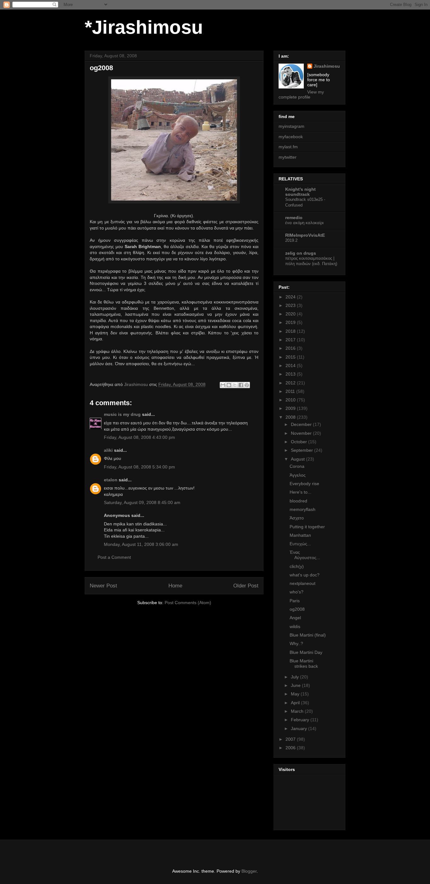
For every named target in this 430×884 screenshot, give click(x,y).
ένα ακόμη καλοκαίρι (304, 222)
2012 (291, 382)
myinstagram (291, 126)
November (302, 433)
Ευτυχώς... (300, 543)
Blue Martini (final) (308, 635)
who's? (296, 591)
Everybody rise (304, 483)
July (295, 676)
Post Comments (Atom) (188, 602)
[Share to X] (235, 385)
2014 (291, 365)
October (299, 441)
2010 (291, 399)
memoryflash (302, 509)
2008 (291, 417)
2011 (291, 391)
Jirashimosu (327, 66)
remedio (294, 217)
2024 (291, 296)
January (299, 728)
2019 (291, 322)
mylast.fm (288, 146)
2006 (291, 747)
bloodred (298, 500)
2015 (291, 357)
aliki (108, 450)
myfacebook (291, 136)
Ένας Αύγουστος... (305, 555)
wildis (295, 626)
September (302, 450)
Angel (295, 617)
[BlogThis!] (229, 385)
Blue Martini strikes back (304, 663)
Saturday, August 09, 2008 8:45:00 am (142, 502)
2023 (291, 305)
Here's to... (300, 492)
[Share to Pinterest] (247, 385)
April (296, 702)
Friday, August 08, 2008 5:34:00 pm (139, 466)
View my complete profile (301, 94)
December (302, 424)
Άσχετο (297, 517)
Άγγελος (298, 475)
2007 (291, 739)
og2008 (297, 609)
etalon (110, 479)
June (296, 685)
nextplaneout (302, 583)
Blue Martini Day (306, 652)
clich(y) (297, 566)
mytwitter (288, 157)
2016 (291, 348)
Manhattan (300, 535)
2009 (291, 408)
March (298, 711)
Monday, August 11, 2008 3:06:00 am (141, 544)
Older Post (245, 586)
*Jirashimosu (144, 27)
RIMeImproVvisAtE (305, 235)
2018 (291, 331)
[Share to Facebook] (241, 385)
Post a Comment (114, 557)
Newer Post (103, 586)
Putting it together (307, 526)
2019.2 (291, 240)
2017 (291, 339)
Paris (295, 600)
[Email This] (223, 385)
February (300, 719)
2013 (291, 374)
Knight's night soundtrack (300, 192)
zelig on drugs (300, 253)
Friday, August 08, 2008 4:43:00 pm (139, 437)
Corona (297, 466)
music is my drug (122, 414)
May (296, 693)
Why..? (296, 643)
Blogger (249, 871)
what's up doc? (305, 574)
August (298, 459)
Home (175, 586)
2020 (291, 313)
